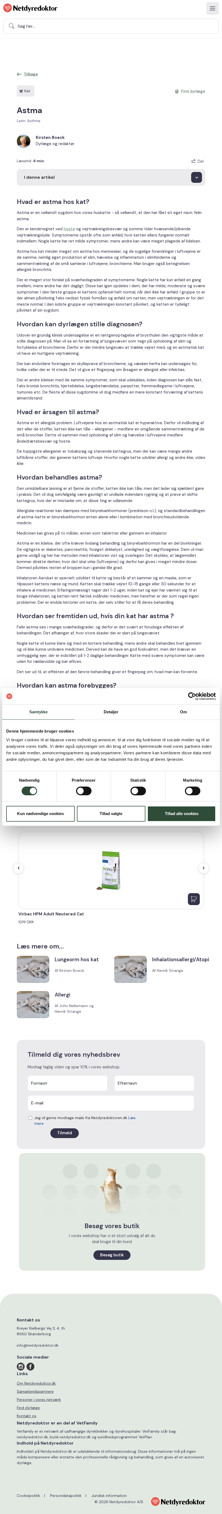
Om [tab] (183, 712)
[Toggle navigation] (212, 8)
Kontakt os (26, 1415)
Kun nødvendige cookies (40, 813)
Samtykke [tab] (38, 712)
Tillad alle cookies (181, 813)
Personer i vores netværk (39, 1399)
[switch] (84, 791)
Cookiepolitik (28, 1495)
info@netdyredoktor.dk (37, 1345)
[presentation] (18, 868)
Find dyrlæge (28, 1407)
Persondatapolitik (65, 1495)
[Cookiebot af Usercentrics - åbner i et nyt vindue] (192, 696)
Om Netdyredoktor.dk (36, 1383)
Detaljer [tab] (111, 712)
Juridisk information (109, 1495)
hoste (69, 229)
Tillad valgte (111, 813)
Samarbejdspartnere (35, 1391)
